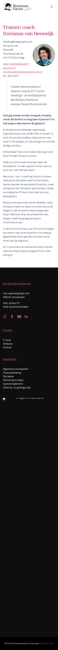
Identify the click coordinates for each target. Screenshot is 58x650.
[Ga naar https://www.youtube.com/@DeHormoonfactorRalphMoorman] (19, 317)
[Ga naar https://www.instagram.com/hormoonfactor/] (5, 317)
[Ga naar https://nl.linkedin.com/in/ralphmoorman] (26, 317)
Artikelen (8, 343)
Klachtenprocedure (13, 380)
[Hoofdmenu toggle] (51, 6)
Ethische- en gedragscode (17, 387)
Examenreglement (13, 383)
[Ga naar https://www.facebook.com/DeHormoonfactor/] (12, 317)
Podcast (7, 347)
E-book (7, 340)
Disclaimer (8, 376)
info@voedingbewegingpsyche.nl (22, 71)
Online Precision (46, 643)
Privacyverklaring (12, 372)
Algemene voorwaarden (15, 369)
